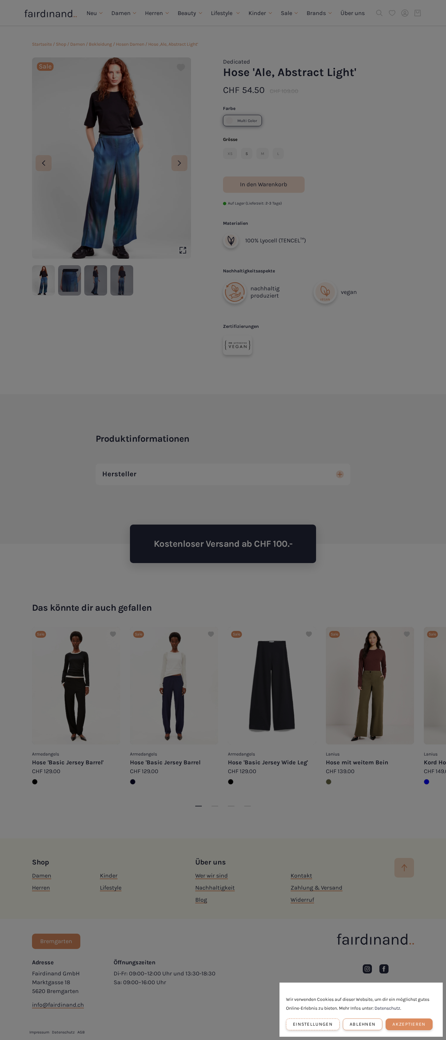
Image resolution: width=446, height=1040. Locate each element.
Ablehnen (362, 1024)
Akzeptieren (408, 1024)
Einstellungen (313, 1024)
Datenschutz (387, 1008)
